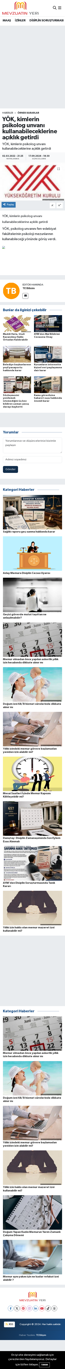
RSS (10, 1324)
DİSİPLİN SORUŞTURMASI (46, 20)
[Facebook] (11, 1308)
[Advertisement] (32, 60)
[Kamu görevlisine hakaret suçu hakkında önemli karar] (48, 384)
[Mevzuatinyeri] (20, 8)
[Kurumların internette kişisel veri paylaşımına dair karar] (48, 354)
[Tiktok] (48, 1308)
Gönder (10, 469)
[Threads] (54, 1308)
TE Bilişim (41, 1335)
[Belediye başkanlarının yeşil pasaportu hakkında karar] (17, 354)
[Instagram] (29, 1308)
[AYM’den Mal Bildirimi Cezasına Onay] (48, 323)
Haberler (7, 113)
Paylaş (10, 204)
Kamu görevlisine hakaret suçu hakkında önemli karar (48, 398)
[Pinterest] (23, 1308)
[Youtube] (42, 1308)
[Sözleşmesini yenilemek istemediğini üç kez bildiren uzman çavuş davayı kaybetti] (17, 384)
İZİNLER (20, 20)
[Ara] (55, 8)
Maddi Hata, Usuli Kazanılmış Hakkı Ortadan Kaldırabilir (15, 337)
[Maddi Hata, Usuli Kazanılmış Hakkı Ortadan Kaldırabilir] (17, 323)
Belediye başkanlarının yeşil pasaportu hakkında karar (17, 367)
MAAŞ (7, 20)
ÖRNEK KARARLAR (28, 113)
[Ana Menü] (59, 8)
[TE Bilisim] (11, 290)
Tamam (44, 1365)
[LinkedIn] (35, 1308)
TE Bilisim (29, 288)
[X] (17, 1308)
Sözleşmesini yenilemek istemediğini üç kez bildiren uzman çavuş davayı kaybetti (16, 401)
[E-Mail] (25, 296)
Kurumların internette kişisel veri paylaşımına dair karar (48, 367)
